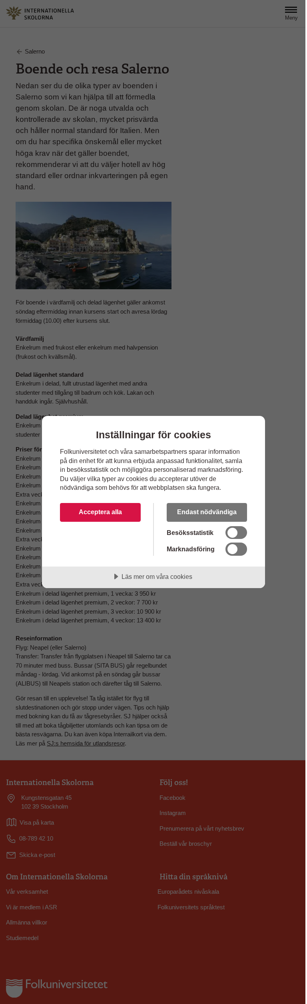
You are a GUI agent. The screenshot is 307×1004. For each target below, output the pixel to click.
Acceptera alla (100, 511)
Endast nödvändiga (207, 511)
